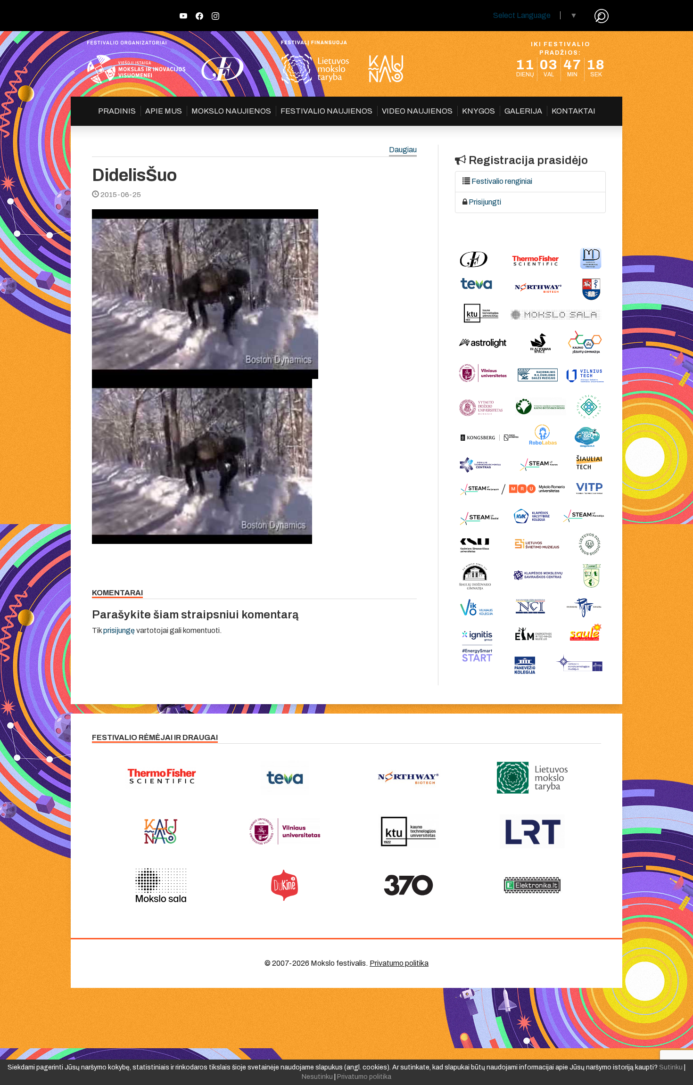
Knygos (478, 111)
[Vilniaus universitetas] (285, 831)
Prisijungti (485, 202)
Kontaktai (573, 111)
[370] (408, 885)
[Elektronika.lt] (532, 885)
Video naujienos (417, 111)
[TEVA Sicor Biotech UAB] (285, 777)
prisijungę (119, 630)
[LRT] (532, 831)
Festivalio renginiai (501, 181)
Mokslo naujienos (231, 111)
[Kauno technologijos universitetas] (408, 831)
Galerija (523, 111)
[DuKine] (285, 885)
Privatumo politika (399, 963)
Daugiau (403, 150)
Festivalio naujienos (326, 111)
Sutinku (671, 1067)
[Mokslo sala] (161, 885)
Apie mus (163, 111)
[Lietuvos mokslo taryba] (532, 777)
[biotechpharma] (408, 777)
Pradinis (117, 111)
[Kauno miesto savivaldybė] (161, 831)
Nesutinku (317, 1076)
